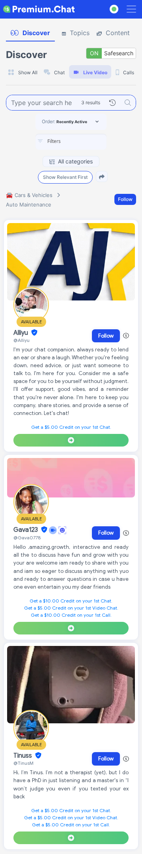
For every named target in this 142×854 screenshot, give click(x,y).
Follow (125, 199)
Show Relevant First (65, 177)
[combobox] (71, 142)
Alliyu (21, 333)
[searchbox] (82, 141)
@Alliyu (21, 340)
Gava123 (26, 530)
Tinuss (23, 756)
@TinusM (23, 763)
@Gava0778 (27, 538)
